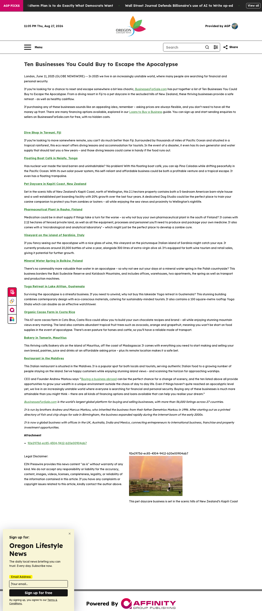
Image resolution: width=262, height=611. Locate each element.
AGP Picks (12, 5)
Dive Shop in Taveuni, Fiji (42, 132)
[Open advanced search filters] (215, 47)
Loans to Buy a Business (145, 112)
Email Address (21, 577)
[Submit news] (12, 292)
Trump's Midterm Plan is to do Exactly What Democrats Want (62, 6)
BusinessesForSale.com (151, 89)
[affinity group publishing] (12, 310)
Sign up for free (38, 593)
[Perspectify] (12, 301)
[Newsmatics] (12, 318)
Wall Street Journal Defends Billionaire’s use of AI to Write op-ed (179, 6)
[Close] (69, 533)
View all (253, 5)
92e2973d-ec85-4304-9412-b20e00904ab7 (57, 443)
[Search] (207, 47)
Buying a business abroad (99, 379)
